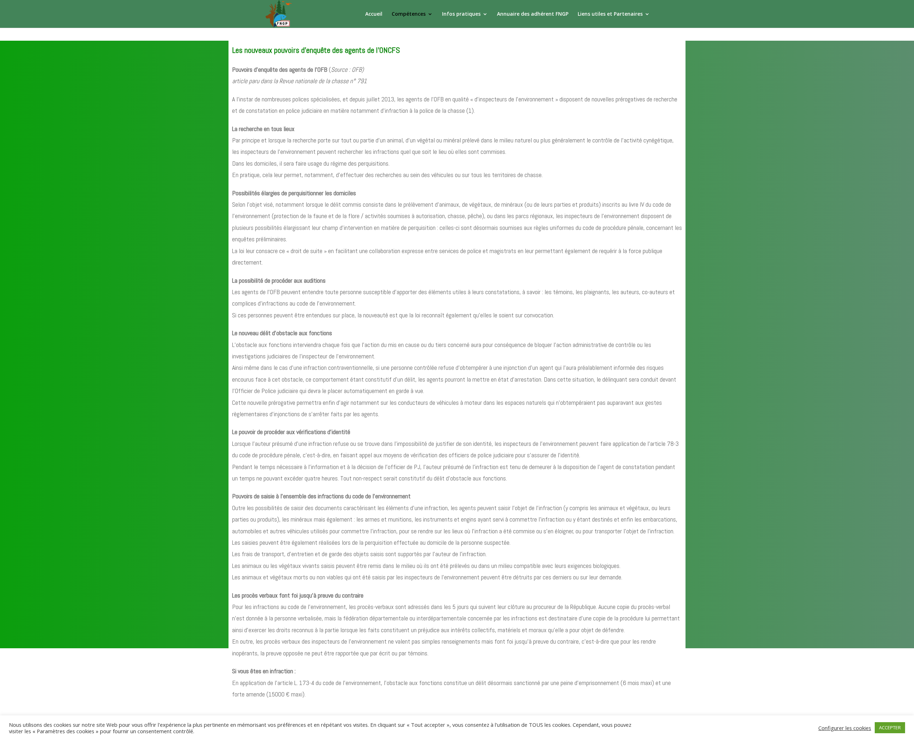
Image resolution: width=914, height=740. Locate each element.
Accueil (373, 14)
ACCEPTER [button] (890, 727)
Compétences (409, 14)
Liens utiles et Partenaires (610, 14)
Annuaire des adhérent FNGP (532, 14)
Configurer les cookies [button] (844, 728)
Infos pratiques (461, 14)
